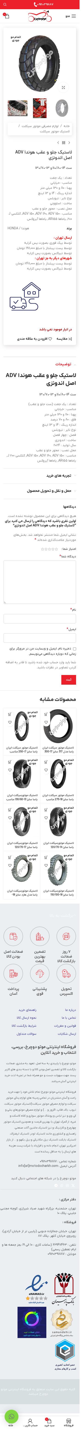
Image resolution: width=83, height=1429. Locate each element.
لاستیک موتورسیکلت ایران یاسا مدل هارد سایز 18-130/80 (22, 895)
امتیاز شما (69, 549)
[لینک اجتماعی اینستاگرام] (67, 1185)
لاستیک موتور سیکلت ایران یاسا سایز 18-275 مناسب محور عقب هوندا (58, 799)
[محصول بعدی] (58, 142)
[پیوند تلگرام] (56, 1185)
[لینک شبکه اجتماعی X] (73, 1185)
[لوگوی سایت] (40, 16)
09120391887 (45, 4)
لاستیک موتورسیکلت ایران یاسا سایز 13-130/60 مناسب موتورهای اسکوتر (22, 799)
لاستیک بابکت (67, 1140)
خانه (67, 126)
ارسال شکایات (67, 1034)
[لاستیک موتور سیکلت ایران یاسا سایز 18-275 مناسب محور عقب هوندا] (58, 774)
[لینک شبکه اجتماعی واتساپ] (62, 1185)
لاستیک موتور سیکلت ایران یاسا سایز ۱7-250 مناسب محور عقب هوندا (22, 752)
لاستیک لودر (37, 1134)
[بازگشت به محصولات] (63, 142)
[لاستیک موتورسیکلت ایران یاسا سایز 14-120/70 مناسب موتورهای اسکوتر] (58, 821)
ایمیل (71, 629)
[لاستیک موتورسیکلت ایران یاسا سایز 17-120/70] (21, 821)
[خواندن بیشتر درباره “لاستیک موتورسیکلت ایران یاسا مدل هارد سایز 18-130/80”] (10, 857)
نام (73, 609)
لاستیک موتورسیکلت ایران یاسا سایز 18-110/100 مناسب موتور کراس (58, 895)
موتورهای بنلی (16, 1110)
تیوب (72, 1110)
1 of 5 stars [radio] (56, 549)
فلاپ (60, 1110)
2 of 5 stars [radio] (53, 549)
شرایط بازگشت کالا (24, 1026)
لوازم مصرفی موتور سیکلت (40, 126)
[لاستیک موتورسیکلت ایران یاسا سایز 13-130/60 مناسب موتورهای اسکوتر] (21, 774)
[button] (46, 714)
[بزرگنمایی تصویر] (63, 87)
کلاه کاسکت (19, 1116)
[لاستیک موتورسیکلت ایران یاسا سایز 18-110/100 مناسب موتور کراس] (58, 869)
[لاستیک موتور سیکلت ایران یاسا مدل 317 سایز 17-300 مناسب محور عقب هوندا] (58, 726)
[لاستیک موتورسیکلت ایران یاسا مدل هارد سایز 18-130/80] (21, 869)
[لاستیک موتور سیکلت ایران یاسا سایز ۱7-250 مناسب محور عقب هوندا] (21, 726)
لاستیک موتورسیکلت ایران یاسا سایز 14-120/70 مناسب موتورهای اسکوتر (58, 847)
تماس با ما (69, 1018)
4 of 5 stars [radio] (46, 549)
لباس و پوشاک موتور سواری (45, 1116)
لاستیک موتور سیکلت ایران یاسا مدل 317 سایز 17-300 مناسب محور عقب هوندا (58, 752)
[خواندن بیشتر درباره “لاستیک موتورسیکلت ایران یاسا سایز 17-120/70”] (10, 810)
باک (66, 1110)
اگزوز (53, 1110)
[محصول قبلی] (69, 142)
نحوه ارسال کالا (26, 1018)
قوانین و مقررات (65, 1026)
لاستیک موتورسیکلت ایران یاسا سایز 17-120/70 (22, 845)
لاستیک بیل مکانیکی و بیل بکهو (38, 1140)
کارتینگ (59, 1128)
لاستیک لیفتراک (19, 1134)
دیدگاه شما (67, 556)
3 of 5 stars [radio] (49, 549)
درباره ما (70, 1010)
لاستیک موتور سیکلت (55, 131)
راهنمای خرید (27, 1010)
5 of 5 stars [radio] (42, 549)
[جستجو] (5, 4)
